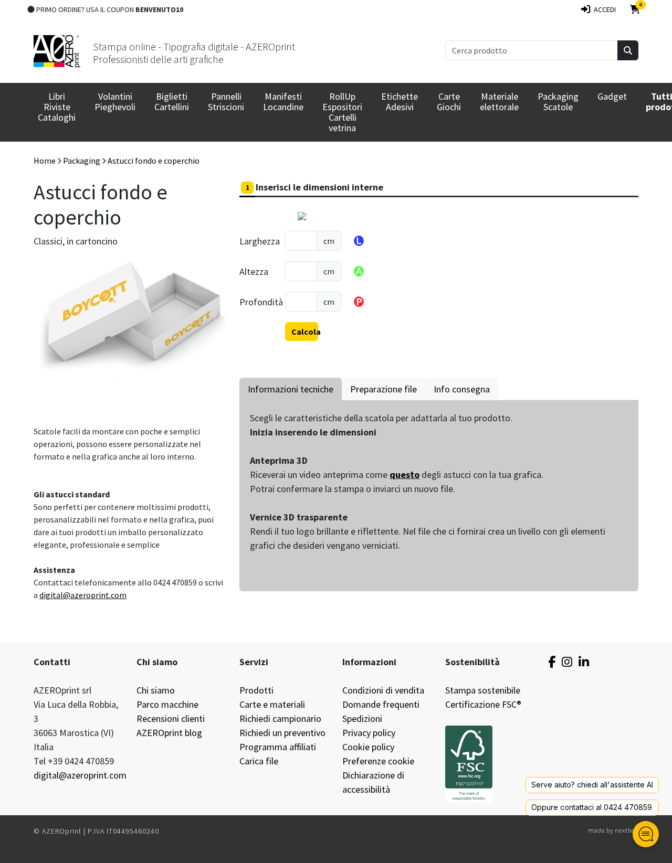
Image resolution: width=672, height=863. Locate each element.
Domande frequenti (380, 704)
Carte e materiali (272, 704)
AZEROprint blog (169, 733)
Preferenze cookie (378, 761)
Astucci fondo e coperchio (154, 160)
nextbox (626, 830)
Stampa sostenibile (482, 690)
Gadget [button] (612, 96)
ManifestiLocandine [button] (283, 101)
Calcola (304, 331)
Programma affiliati (277, 747)
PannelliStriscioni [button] (226, 101)
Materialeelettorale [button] (499, 101)
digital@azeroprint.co (79, 595)
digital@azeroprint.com (80, 775)
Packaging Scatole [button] (558, 101)
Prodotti (256, 690)
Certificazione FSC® (483, 704)
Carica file (258, 761)
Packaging (81, 160)
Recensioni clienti (170, 718)
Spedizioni (362, 718)
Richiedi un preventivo (282, 733)
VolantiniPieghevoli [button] (114, 101)
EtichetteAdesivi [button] (399, 101)
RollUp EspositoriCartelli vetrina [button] (342, 112)
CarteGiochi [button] (449, 101)
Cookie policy (368, 747)
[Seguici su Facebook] (551, 662)
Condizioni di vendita (383, 690)
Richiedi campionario (280, 718)
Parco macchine (167, 704)
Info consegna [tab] (462, 389)
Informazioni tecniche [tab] (290, 389)
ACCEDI (603, 9)
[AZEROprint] (57, 50)
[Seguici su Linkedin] (584, 662)
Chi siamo (155, 690)
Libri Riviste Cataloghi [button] (57, 106)
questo (404, 474)
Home (45, 160)
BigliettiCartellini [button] (171, 101)
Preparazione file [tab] (383, 389)
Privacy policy (368, 733)
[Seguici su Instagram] (567, 662)
